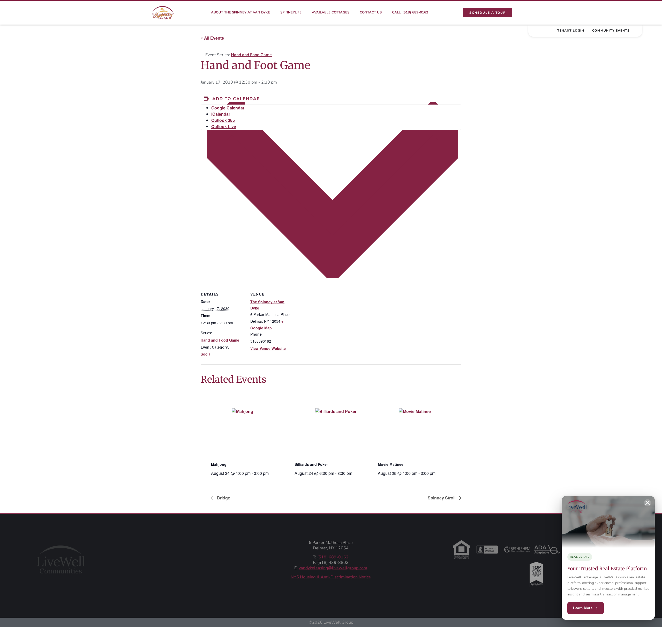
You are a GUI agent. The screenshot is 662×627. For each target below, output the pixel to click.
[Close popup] (647, 502)
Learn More (582, 608)
